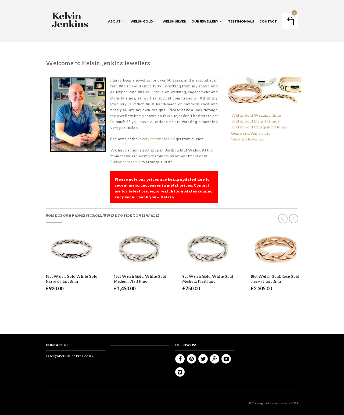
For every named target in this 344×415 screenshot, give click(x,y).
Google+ (214, 359)
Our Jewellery (204, 21)
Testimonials (241, 21)
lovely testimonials (155, 139)
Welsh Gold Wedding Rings (256, 115)
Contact (268, 21)
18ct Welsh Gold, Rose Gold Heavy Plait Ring (274, 279)
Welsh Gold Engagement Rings (259, 127)
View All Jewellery (247, 139)
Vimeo (180, 372)
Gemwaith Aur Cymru (251, 133)
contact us (132, 162)
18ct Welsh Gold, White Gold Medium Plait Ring (140, 279)
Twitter (203, 359)
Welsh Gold (142, 21)
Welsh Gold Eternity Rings (255, 121)
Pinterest (191, 359)
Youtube (226, 359)
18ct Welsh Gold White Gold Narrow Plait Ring (71, 279)
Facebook (180, 359)
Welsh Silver (174, 21)
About (114, 21)
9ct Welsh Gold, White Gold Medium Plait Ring (207, 279)
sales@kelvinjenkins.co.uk (70, 356)
